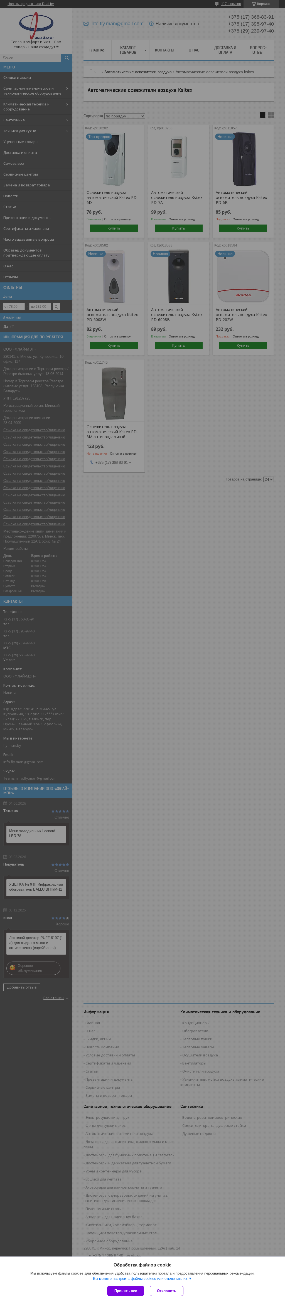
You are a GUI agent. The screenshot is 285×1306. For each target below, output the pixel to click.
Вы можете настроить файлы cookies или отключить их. (140, 1279)
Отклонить (166, 1291)
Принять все (125, 1291)
